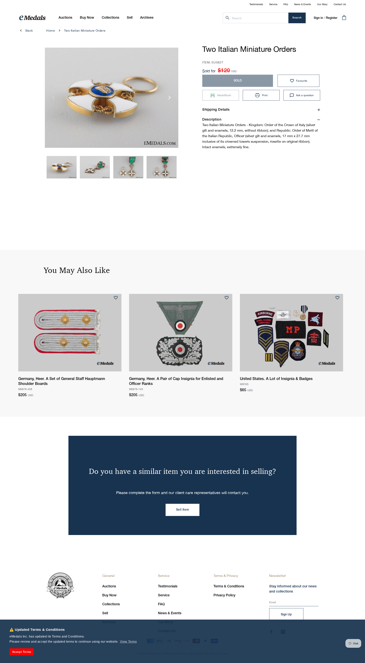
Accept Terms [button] (21, 651)
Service (273, 4)
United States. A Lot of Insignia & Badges (276, 379)
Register (331, 18)
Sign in (318, 18)
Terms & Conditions (228, 586)
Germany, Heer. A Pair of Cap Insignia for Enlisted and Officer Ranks (176, 381)
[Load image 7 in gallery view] (128, 167)
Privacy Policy (224, 595)
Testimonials (256, 4)
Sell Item (182, 510)
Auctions (109, 586)
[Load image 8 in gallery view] (162, 167)
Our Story (322, 4)
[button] (87, 17)
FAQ (285, 4)
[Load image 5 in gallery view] (62, 167)
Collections (111, 604)
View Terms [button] (128, 641)
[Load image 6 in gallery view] (95, 167)
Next (170, 99)
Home (50, 30)
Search (297, 18)
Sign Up (286, 614)
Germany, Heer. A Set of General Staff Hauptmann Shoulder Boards (61, 381)
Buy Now (109, 595)
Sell (105, 613)
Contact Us (340, 4)
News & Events (302, 4)
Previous (54, 99)
